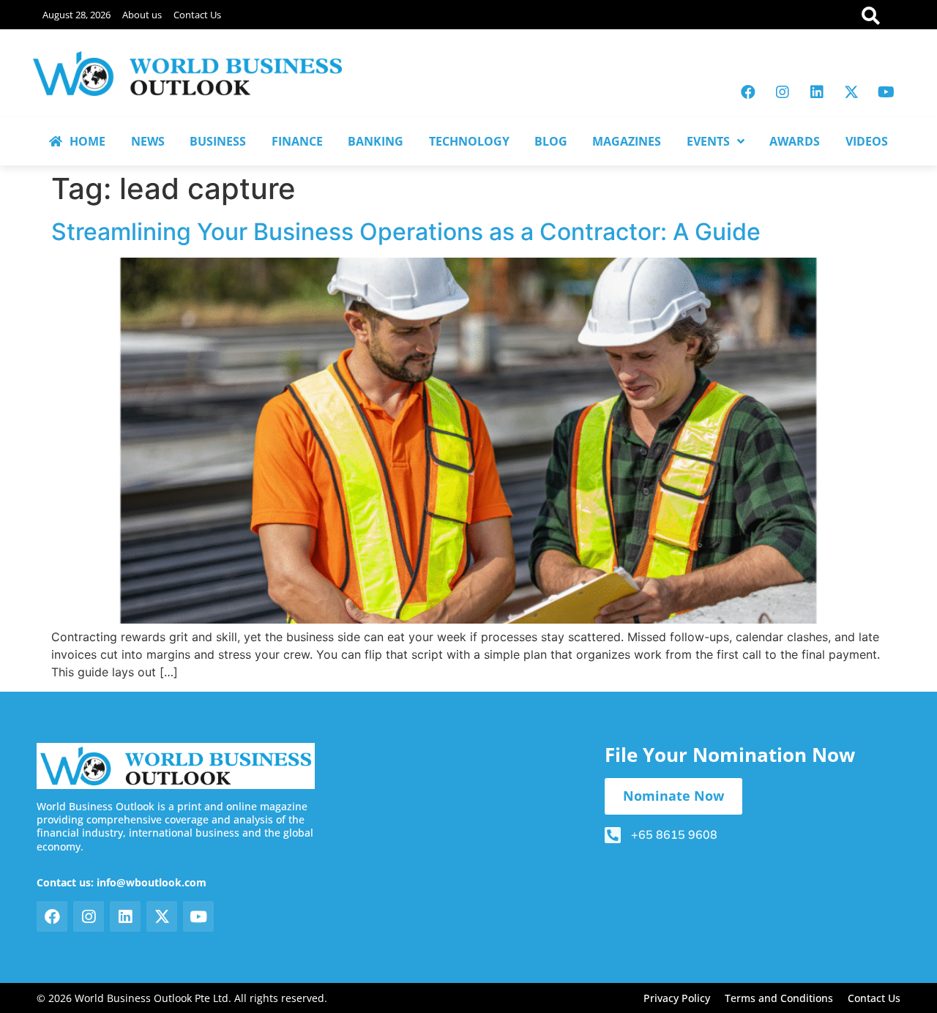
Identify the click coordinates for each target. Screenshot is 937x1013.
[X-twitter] (851, 92)
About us (142, 14)
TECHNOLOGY (469, 141)
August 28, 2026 (76, 14)
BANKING (375, 141)
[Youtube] (885, 92)
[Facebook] (748, 92)
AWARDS (794, 141)
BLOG (550, 141)
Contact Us (197, 14)
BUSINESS (218, 141)
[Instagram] (782, 92)
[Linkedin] (817, 92)
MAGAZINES (626, 141)
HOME (87, 141)
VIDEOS (866, 141)
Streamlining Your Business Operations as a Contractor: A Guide (406, 231)
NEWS (148, 141)
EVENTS (708, 141)
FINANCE (297, 141)
